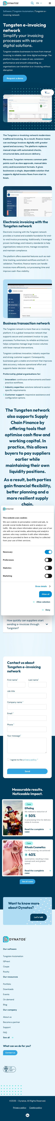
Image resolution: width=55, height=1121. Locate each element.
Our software (9, 949)
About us (7, 1017)
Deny (48, 610)
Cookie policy (35, 1107)
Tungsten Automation (23, 11)
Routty (6, 971)
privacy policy (29, 759)
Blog (5, 1004)
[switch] (48, 560)
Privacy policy (19, 1107)
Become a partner (11, 1022)
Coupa (6, 966)
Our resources (10, 976)
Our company (10, 1009)
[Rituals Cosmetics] (27, 857)
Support (7, 1027)
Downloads (8, 989)
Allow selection (43, 602)
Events (6, 994)
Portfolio (7, 984)
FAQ (5, 1032)
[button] (32, 3)
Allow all (45, 594)
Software (7, 11)
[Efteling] (27, 817)
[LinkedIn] (27, 1115)
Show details (41, 586)
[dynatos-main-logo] (11, 3)
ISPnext (6, 961)
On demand (8, 999)
